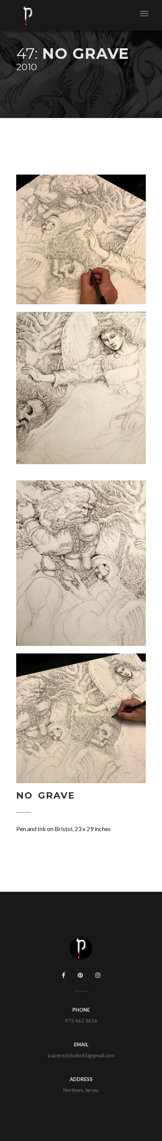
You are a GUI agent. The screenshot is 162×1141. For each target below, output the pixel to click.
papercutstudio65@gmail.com (81, 1055)
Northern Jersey (81, 1090)
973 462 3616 (81, 1021)
